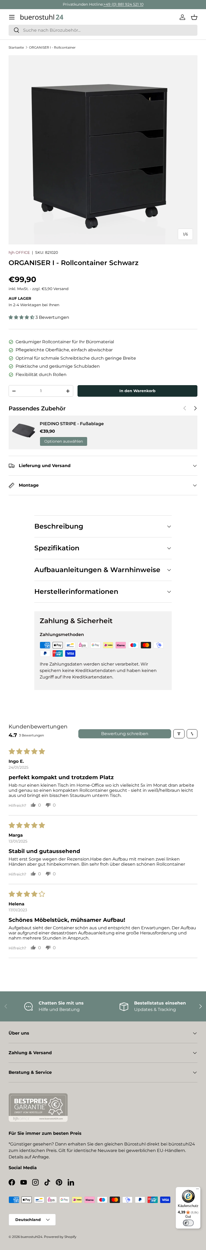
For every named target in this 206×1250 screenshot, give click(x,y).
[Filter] (179, 733)
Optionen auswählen (63, 441)
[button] (194, 17)
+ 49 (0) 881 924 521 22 (129, 4)
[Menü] (197, 1190)
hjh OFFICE (19, 252)
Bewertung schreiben (124, 733)
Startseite (16, 47)
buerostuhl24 (31, 1237)
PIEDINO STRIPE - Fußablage (72, 423)
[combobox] (103, 30)
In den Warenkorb (137, 390)
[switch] (188, 1223)
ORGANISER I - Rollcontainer (52, 47)
